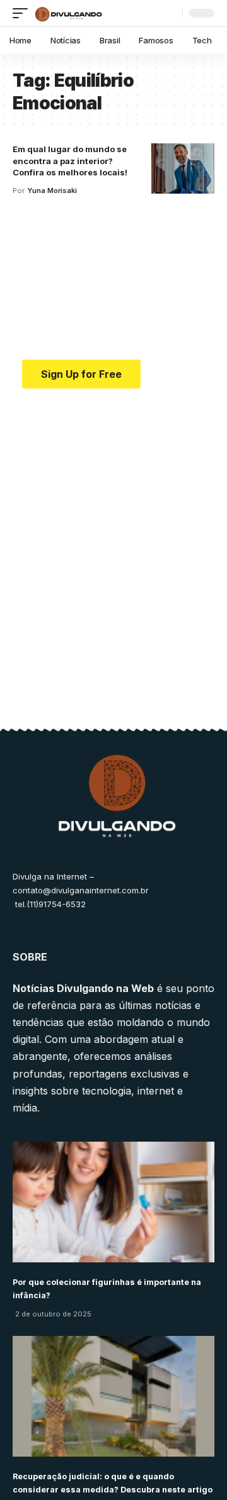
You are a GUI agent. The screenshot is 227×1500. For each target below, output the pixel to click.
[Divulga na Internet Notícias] (68, 13)
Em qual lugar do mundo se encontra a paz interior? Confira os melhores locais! (70, 161)
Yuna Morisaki (52, 190)
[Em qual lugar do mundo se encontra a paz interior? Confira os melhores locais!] (182, 168)
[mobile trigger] (23, 13)
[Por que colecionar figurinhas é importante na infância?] (113, 1202)
